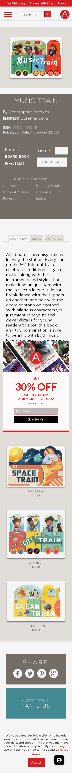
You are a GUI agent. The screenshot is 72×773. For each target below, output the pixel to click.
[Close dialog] (65, 345)
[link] (36, 358)
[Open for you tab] (59, 760)
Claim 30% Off (36, 419)
